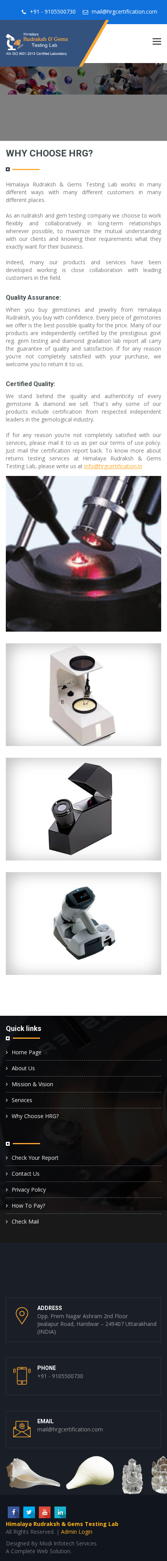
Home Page (27, 1052)
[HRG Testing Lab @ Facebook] (13, 1512)
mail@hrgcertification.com (124, 11)
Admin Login (76, 1531)
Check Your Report (35, 1157)
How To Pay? (28, 1205)
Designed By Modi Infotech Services (51, 1543)
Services (22, 1100)
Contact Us (26, 1173)
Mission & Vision (32, 1084)
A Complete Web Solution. (38, 1551)
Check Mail (25, 1221)
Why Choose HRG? (35, 1116)
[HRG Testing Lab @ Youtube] (44, 1512)
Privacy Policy (29, 1189)
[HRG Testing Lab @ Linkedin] (60, 1512)
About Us (23, 1068)
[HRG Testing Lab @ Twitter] (29, 1512)
